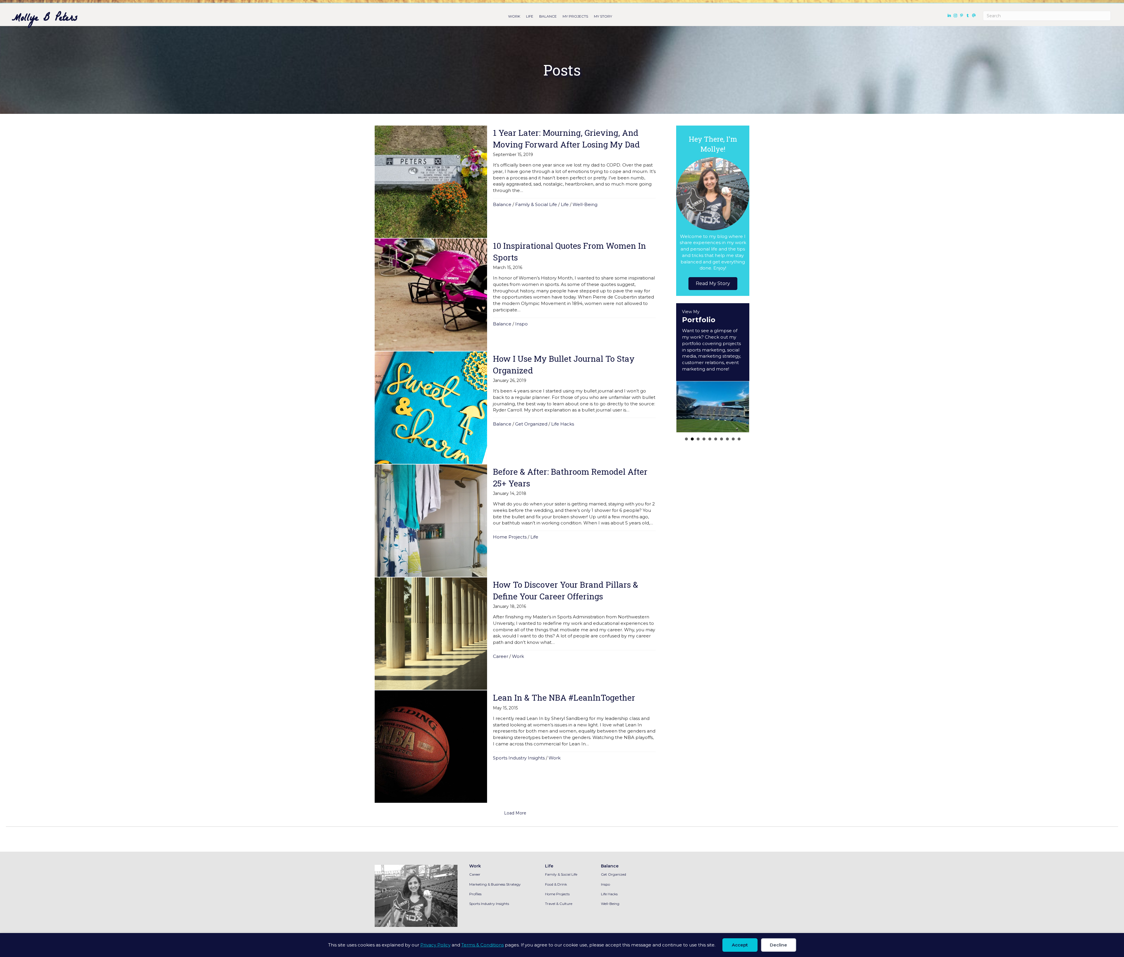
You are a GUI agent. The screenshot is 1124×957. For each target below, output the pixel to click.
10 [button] (739, 439)
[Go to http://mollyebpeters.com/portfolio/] (712, 342)
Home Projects (510, 537)
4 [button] (703, 439)
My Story (603, 16)
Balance (548, 16)
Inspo (521, 324)
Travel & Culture (558, 903)
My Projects (575, 16)
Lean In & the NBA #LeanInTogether (564, 697)
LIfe (529, 16)
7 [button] (721, 439)
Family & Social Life (536, 204)
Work (514, 16)
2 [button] (692, 439)
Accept (740, 945)
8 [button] (727, 439)
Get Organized (531, 424)
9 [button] (733, 439)
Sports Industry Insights (519, 758)
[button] (712, 283)
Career (500, 656)
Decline (778, 945)
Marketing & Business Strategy (495, 884)
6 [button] (715, 439)
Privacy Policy (435, 945)
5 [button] (709, 439)
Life (565, 204)
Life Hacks (562, 424)
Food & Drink (556, 884)
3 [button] (698, 439)
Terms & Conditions (482, 945)
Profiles (475, 894)
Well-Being (585, 204)
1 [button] (686, 439)
